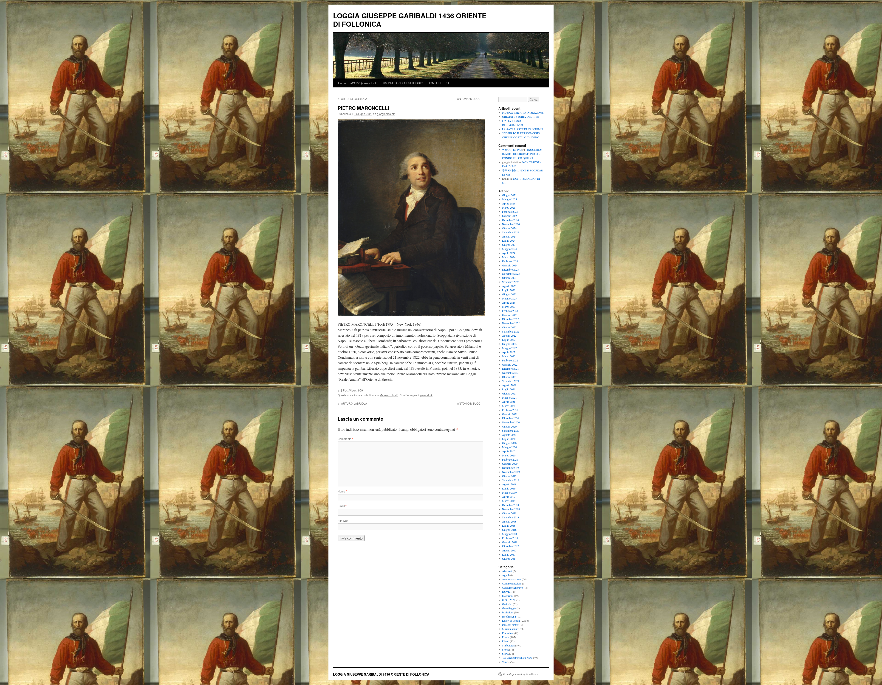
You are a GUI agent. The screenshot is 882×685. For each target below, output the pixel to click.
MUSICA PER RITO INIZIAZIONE (522, 112)
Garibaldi (507, 604)
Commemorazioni (511, 583)
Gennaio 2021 (509, 414)
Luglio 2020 (508, 439)
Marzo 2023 (508, 306)
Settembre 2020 (510, 430)
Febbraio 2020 (510, 459)
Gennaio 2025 (509, 216)
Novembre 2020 (511, 422)
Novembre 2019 (511, 472)
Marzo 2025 (508, 207)
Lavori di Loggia (511, 620)
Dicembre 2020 (510, 418)
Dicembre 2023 (510, 269)
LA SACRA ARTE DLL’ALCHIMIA (523, 129)
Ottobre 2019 (509, 476)
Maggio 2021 (509, 397)
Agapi (505, 575)
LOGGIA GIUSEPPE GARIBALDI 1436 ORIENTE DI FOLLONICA (409, 20)
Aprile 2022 (508, 352)
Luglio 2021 (508, 389)
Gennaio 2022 (509, 364)
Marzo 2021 (508, 406)
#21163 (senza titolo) (364, 83)
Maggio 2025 (509, 199)
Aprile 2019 (508, 496)
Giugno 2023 (509, 294)
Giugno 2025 (509, 195)
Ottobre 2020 (509, 426)
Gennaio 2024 (509, 265)
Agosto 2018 (509, 521)
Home (342, 83)
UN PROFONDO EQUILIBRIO (403, 83)
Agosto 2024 (509, 236)
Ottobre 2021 (509, 377)
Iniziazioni (507, 612)
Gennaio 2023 (509, 315)
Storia (505, 649)
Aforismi (507, 571)
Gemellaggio (509, 608)
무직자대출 (509, 170)
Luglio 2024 (508, 240)
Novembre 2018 (511, 509)
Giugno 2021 (509, 393)
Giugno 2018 (509, 529)
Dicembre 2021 (510, 368)
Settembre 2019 (510, 480)
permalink (426, 395)
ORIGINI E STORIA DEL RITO (520, 116)
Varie (505, 662)
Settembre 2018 (510, 517)
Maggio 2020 (509, 447)
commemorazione (511, 579)
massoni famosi (510, 624)
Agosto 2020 (509, 434)
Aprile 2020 (508, 451)
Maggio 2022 (509, 348)
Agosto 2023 (509, 286)
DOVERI (507, 591)
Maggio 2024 (509, 249)
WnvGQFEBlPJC (512, 149)
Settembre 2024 (510, 232)
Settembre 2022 (510, 331)
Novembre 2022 (511, 323)
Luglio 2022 (508, 339)
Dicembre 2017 (510, 546)
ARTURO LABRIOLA (352, 99)
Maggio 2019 (509, 492)
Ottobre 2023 (509, 278)
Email (342, 506)
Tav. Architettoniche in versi (517, 658)
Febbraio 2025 (510, 211)
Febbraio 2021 (510, 410)
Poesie (505, 637)
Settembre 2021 (510, 381)
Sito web (343, 521)
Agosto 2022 (509, 335)
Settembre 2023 (510, 282)
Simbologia (508, 645)
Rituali (505, 641)
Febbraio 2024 (510, 261)
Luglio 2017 (508, 554)
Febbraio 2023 (510, 311)
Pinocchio (507, 633)
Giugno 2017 (509, 558)
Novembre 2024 (511, 224)
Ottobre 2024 (509, 228)
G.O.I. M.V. (509, 600)
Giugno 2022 (509, 344)
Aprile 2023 (508, 302)
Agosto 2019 (509, 484)
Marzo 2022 (508, 356)
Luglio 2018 (508, 525)
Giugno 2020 (509, 443)
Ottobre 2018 (509, 513)
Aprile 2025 (508, 203)
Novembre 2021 (511, 373)
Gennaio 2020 (509, 463)
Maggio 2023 (509, 298)
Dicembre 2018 (510, 505)
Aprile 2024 (508, 253)
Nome (342, 491)
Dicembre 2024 (510, 220)
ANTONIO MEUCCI (471, 99)
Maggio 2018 (509, 534)
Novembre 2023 (511, 273)
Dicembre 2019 (510, 468)
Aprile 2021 (508, 401)
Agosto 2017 (509, 550)
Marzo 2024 (508, 257)
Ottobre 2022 (509, 327)
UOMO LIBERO (438, 83)
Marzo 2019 (508, 501)
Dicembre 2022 (510, 319)
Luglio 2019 (508, 488)
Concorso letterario (512, 587)
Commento (345, 439)
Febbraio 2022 (510, 360)
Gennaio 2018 (509, 542)
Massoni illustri (389, 395)
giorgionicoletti (386, 114)
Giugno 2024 (509, 244)
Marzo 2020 (508, 455)
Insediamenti (509, 616)
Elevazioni (507, 596)
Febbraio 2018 (510, 538)
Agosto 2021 (509, 385)
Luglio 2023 (508, 290)
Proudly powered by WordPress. (521, 674)
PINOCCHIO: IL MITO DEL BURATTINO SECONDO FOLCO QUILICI (522, 154)
